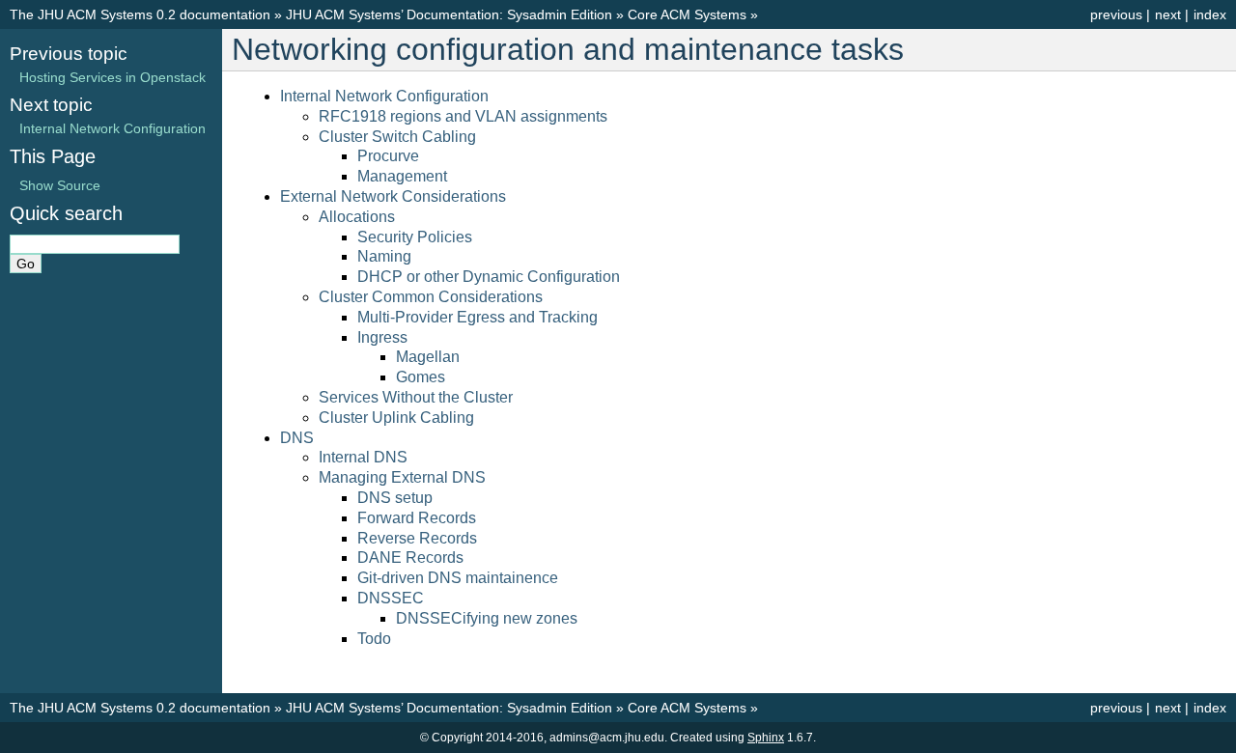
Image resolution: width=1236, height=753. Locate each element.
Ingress (382, 337)
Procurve (388, 156)
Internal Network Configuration (384, 96)
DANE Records (410, 557)
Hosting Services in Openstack (112, 77)
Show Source (59, 185)
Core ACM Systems (687, 14)
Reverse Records (417, 538)
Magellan (428, 357)
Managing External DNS (402, 477)
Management (402, 176)
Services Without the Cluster (416, 397)
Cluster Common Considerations (431, 297)
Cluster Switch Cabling (397, 136)
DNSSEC (390, 598)
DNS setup (395, 497)
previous (1116, 14)
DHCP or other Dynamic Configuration (488, 276)
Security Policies (414, 237)
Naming (384, 256)
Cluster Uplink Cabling (396, 417)
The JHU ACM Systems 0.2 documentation (140, 14)
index (1210, 14)
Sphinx (765, 737)
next (1168, 14)
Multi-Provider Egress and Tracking (477, 317)
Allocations (357, 217)
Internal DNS (363, 457)
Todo (374, 638)
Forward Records (416, 518)
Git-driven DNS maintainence (457, 578)
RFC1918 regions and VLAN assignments (463, 116)
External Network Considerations (393, 196)
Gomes (420, 377)
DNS (297, 438)
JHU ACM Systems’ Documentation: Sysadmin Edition (449, 14)
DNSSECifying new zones (486, 618)
